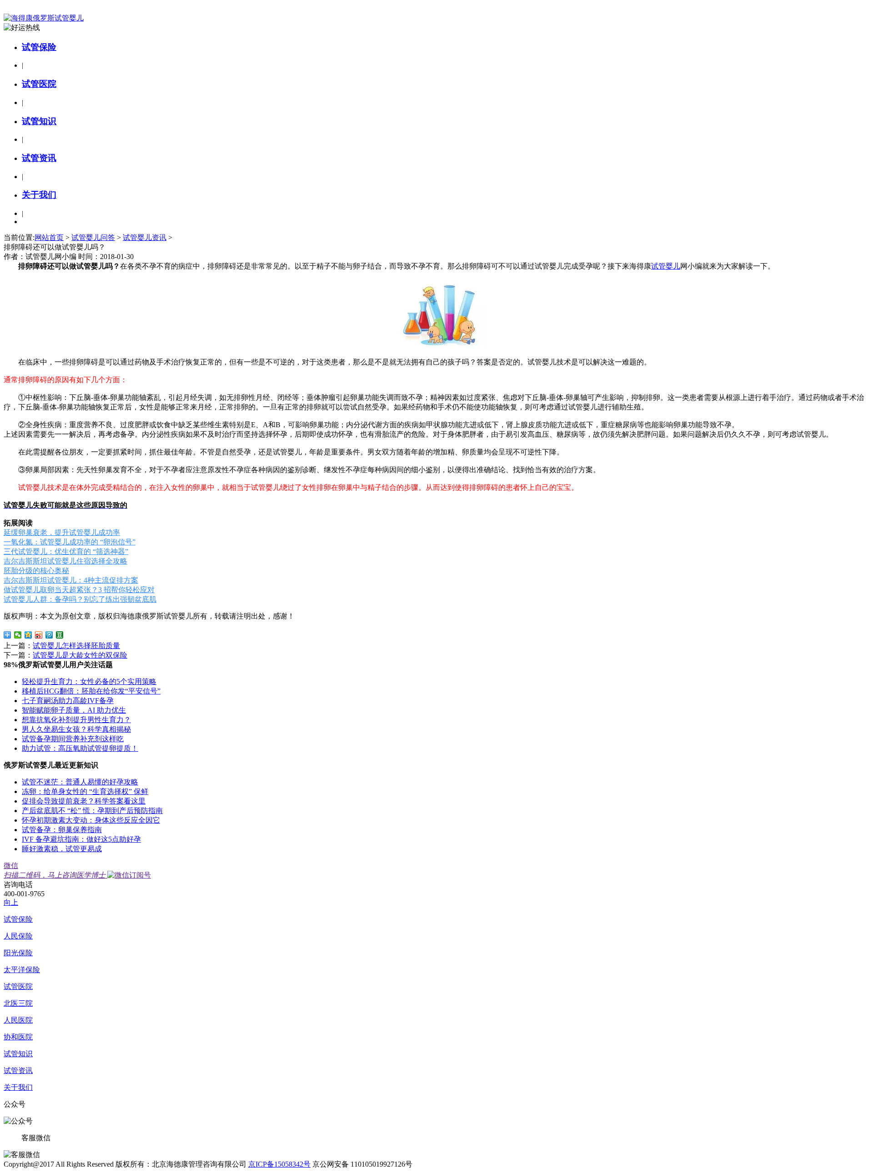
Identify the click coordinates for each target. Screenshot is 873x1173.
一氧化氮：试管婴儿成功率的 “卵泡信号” (69, 542)
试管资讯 (39, 158)
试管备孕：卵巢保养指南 (62, 830)
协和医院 (18, 1037)
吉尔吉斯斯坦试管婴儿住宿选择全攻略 (65, 561)
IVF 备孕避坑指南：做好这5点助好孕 (81, 839)
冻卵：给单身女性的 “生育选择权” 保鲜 (85, 791)
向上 (11, 902)
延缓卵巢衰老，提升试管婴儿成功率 (62, 532)
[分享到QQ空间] (28, 635)
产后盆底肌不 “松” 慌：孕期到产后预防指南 (92, 810)
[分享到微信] (18, 635)
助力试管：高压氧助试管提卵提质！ (80, 748)
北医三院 (18, 1003)
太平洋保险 (22, 969)
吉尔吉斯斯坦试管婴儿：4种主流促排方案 (71, 580)
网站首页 (49, 237)
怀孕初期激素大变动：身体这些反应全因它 (91, 820)
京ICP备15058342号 (279, 1164)
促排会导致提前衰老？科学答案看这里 (84, 801)
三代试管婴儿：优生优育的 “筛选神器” (66, 551)
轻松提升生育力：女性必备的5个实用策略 (89, 681)
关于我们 (39, 195)
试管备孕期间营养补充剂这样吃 (73, 739)
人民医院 (18, 1020)
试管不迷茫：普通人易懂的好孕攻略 (80, 782)
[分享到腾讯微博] (49, 635)
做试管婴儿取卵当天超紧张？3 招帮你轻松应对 (79, 590)
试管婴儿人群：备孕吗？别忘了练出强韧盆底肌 (80, 599)
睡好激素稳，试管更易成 (62, 849)
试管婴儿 (665, 266)
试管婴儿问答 (93, 237)
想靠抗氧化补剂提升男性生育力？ (76, 720)
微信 (54, 870)
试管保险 (39, 47)
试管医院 (39, 84)
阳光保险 (18, 953)
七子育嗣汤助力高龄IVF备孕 (68, 700)
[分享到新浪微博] (39, 635)
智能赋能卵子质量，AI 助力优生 (74, 710)
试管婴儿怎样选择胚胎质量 (76, 645)
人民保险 (18, 936)
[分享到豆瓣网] (60, 635)
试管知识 (39, 121)
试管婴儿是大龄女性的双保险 (80, 655)
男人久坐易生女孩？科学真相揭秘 (76, 729)
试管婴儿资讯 (144, 237)
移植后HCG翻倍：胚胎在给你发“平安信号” (91, 691)
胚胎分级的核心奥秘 (36, 570)
